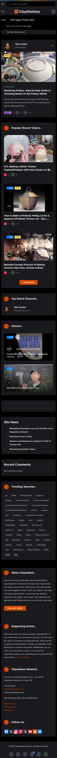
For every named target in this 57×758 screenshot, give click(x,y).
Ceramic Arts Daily (22, 500)
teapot (18, 545)
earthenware (10, 520)
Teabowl (47, 540)
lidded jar (9, 530)
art (6, 495)
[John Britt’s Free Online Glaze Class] (28, 378)
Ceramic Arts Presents (40, 505)
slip (6, 540)
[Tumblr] (25, 731)
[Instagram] (16, 731)
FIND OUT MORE (14, 608)
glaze (31, 520)
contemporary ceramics (34, 515)
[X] (11, 731)
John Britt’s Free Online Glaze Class (23, 388)
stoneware (16, 540)
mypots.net (31, 530)
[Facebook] (6, 731)
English (21, 520)
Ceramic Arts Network (41, 500)
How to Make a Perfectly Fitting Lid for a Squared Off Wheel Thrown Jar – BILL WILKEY (26, 218)
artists (14, 495)
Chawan (45, 510)
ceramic (8, 500)
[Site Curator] (7, 45)
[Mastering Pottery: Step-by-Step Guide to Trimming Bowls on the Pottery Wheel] (28, 67)
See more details (22, 657)
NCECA (42, 530)
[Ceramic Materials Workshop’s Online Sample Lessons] (28, 347)
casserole (39, 495)
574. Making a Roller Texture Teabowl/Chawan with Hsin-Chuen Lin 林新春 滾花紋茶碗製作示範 (28, 169)
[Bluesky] (40, 731)
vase (7, 550)
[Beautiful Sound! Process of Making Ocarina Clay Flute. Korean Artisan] (28, 246)
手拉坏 (46, 550)
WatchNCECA (18, 550)
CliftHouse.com (10, 707)
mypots (20, 530)
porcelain (8, 535)
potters (19, 535)
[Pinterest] (21, 731)
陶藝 (16, 555)
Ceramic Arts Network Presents (16, 505)
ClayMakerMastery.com (14, 689)
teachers (8, 545)
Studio (37, 540)
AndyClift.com (10, 703)
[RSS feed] (35, 731)
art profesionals (26, 495)
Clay (7, 515)
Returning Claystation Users (22, 449)
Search (50, 406)
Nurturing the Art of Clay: (21, 436)
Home (3, 20)
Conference (17, 515)
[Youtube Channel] (30, 731)
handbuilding (10, 525)
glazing (40, 520)
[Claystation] (27, 11)
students (28, 540)
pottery (28, 535)
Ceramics (33, 510)
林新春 (7, 555)
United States (41, 545)
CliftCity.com (9, 710)
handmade (23, 525)
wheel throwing (34, 550)
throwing (28, 545)
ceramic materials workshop (15, 510)
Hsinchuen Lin (37, 525)
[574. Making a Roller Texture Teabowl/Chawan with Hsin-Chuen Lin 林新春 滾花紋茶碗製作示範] (28, 148)
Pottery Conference (42, 535)
